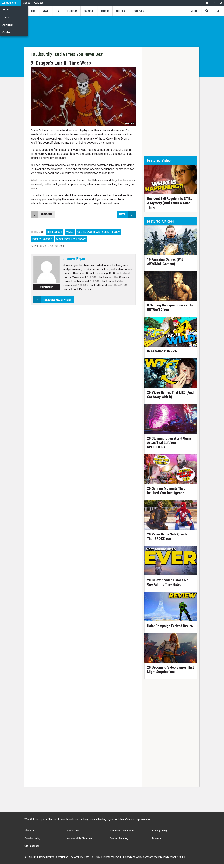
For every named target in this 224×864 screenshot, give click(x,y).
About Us (29, 830)
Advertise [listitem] (7, 24)
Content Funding (119, 838)
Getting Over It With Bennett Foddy (98, 231)
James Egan (74, 258)
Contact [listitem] (7, 32)
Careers (156, 838)
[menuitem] (10, 3)
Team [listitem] (5, 17)
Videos (26, 2)
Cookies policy (32, 838)
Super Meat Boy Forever (71, 239)
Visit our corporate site (137, 819)
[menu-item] (32, 11)
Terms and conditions (122, 830)
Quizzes (38, 2)
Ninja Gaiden (54, 231)
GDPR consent (32, 845)
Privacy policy (159, 830)
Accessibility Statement (80, 838)
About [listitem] (5, 9)
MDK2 (70, 231)
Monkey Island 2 (42, 239)
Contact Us (73, 830)
